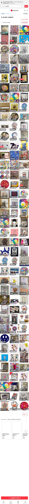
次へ (24, 414)
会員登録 (3, 13)
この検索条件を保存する (15, 498)
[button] (25, 10)
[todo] (27, 10)
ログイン (8, 13)
